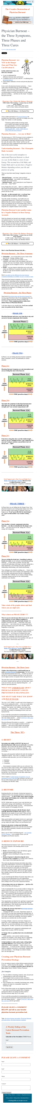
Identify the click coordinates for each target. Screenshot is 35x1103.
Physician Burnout (22, 116)
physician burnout (8, 80)
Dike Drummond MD (11, 49)
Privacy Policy (9, 1097)
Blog (9, 1095)
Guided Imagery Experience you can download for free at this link (16, 777)
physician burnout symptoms (18, 1020)
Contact (18, 1095)
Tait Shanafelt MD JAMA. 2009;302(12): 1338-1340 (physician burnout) (16, 129)
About (13, 1095)
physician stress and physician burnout (19, 296)
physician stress (6, 1020)
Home (6, 1095)
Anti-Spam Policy (24, 1097)
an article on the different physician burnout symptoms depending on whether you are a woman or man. (17, 275)
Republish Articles (26, 1095)
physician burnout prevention (12, 1018)
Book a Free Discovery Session (13, 480)
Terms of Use (17, 1097)
